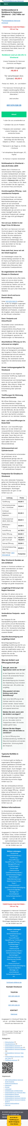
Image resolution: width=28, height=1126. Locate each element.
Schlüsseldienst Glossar (12, 1094)
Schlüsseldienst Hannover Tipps (14, 1053)
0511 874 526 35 (11, 301)
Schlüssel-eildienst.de (14, 982)
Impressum (8, 1085)
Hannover (14, 1014)
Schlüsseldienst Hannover (12, 1045)
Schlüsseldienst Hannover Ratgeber (15, 1049)
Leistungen (8, 1089)
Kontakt (7, 1087)
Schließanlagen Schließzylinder (14, 1090)
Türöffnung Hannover (11, 1060)
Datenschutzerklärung (11, 1083)
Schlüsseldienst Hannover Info (14, 1047)
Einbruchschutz (9, 1042)
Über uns (7, 1105)
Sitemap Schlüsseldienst (12, 1103)
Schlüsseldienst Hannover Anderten (15, 1098)
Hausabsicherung (10, 1044)
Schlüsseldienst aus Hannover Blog (15, 1092)
